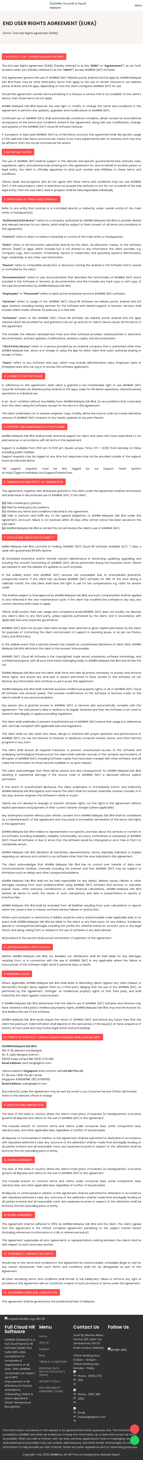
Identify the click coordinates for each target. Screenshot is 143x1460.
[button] (34, 56)
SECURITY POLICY (50, 1381)
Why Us (44, 1343)
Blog (42, 1355)
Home (7, 33)
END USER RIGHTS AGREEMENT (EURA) (51, 1389)
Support (44, 1349)
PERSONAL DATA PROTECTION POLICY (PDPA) (52, 1371)
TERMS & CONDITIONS (53, 1362)
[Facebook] (112, 1337)
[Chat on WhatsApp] (134, 1440)
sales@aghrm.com (35, 1084)
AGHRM (54, 1454)
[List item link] (88, 1378)
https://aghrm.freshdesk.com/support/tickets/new (38, 473)
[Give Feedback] (134, 1429)
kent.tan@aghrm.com (37, 1063)
